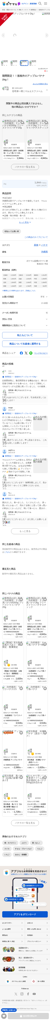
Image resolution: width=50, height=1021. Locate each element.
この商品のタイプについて (36, 237)
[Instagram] (22, 994)
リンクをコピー (41, 353)
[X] (16, 994)
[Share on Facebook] (21, 353)
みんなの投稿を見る (40, 84)
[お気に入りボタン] (22, 122)
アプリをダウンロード (25, 914)
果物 (20, 10)
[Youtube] (34, 994)
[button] (25, 90)
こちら (7, 552)
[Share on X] (26, 353)
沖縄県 (44, 252)
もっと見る (25, 531)
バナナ (26, 10)
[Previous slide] (4, 35)
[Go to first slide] (46, 35)
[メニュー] (45, 3)
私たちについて (25, 335)
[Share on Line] (30, 353)
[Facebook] (28, 994)
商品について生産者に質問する (25, 344)
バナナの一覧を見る (25, 167)
